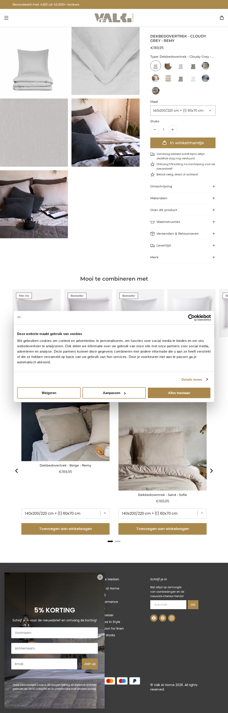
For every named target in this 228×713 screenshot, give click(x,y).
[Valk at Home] (114, 17)
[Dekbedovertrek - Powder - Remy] (168, 78)
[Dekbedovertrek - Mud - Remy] (193, 65)
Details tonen (191, 379)
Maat (154, 102)
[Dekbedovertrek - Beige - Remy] (205, 65)
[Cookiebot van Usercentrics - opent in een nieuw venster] (191, 317)
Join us (90, 663)
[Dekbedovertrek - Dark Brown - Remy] (168, 65)
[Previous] (16, 470)
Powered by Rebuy (114, 547)
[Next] (211, 470)
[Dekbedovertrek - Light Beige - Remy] (155, 90)
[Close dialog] (100, 577)
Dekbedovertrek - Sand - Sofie (162, 495)
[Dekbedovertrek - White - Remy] (193, 78)
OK (193, 605)
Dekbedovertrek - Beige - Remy (65, 465)
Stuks (154, 121)
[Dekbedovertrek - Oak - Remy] (155, 78)
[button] (6, 17)
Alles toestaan (179, 393)
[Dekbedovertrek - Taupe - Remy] (180, 78)
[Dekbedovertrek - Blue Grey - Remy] (205, 78)
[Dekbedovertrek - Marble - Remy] (180, 65)
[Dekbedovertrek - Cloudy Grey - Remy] (155, 65)
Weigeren (49, 393)
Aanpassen (111, 393)
